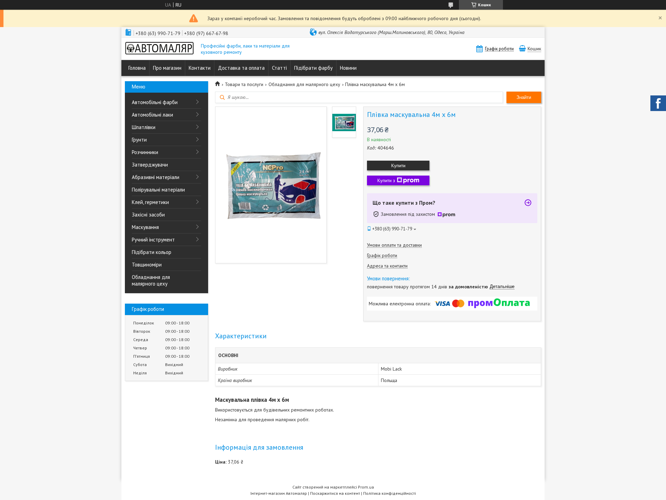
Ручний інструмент (153, 239)
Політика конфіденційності (389, 493)
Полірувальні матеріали (158, 189)
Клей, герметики (150, 202)
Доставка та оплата (241, 67)
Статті (279, 67)
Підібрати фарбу (313, 67)
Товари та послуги (244, 84)
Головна (137, 67)
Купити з (386, 180)
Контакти (200, 67)
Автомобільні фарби (155, 102)
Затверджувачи (150, 164)
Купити (398, 165)
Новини (348, 67)
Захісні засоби (148, 214)
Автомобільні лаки (152, 114)
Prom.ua (366, 487)
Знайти (523, 97)
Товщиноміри (147, 264)
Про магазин (167, 67)
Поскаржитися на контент (335, 493)
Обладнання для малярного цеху (151, 280)
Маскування (145, 227)
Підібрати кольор (151, 252)
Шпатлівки (143, 127)
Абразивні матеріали (155, 177)
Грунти (139, 139)
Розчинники (145, 152)
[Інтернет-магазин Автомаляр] (159, 49)
